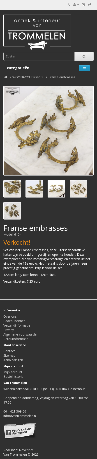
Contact (9, 351)
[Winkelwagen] (83, 4)
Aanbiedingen (13, 360)
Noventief (26, 450)
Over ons (10, 316)
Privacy (8, 330)
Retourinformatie (15, 339)
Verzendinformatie (16, 325)
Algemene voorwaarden (20, 334)
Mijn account (12, 372)
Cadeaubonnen (14, 321)
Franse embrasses (61, 77)
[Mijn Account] (76, 4)
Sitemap (9, 355)
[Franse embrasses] (48, 131)
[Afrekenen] (89, 4)
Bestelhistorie (13, 376)
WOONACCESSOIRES (27, 77)
